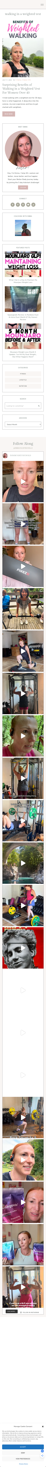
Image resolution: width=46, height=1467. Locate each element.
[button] (43, 1426)
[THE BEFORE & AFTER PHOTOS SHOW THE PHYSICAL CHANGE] (23, 990)
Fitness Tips (26, 80)
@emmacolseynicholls (23, 448)
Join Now (23, 187)
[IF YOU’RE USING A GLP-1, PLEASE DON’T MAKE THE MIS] (23, 1287)
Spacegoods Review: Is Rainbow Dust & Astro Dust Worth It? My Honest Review (23, 317)
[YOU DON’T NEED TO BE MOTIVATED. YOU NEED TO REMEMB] (23, 820)
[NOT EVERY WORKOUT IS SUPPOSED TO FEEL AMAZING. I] (23, 481)
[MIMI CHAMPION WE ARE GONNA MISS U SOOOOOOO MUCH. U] (23, 608)
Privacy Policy (23, 1464)
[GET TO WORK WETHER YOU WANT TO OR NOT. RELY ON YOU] (23, 693)
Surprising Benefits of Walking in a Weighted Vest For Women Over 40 (21, 88)
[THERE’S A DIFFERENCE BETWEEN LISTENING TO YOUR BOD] (23, 651)
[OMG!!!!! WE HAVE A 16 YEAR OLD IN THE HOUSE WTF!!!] (23, 948)
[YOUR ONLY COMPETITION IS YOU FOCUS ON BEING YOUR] (23, 905)
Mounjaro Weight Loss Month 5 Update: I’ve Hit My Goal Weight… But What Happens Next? (23, 354)
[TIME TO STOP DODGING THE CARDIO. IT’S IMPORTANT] (23, 1032)
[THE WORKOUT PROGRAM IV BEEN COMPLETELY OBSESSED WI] (23, 1117)
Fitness (18, 80)
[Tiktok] (33, 204)
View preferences (23, 1459)
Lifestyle (23, 380)
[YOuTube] (28, 204)
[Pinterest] (18, 204)
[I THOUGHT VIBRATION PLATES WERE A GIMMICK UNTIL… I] (23, 524)
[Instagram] (23, 204)
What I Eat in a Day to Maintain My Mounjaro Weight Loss (23, 281)
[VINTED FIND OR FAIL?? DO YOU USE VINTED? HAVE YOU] (23, 1075)
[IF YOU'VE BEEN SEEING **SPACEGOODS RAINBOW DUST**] (23, 1244)
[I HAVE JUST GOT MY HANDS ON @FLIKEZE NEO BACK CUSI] (23, 566)
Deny (23, 1453)
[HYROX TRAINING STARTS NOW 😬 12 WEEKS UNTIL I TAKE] (23, 1160)
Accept (23, 1447)
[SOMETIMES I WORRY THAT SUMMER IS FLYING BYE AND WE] (23, 863)
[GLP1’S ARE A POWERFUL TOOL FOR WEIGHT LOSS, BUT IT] (23, 736)
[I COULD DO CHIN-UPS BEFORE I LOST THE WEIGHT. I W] (23, 778)
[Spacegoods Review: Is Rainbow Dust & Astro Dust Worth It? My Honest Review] (23, 299)
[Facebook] (12, 204)
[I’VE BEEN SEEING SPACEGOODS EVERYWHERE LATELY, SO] (23, 1202)
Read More (9, 114)
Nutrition (23, 386)
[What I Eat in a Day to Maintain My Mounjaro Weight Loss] (23, 264)
